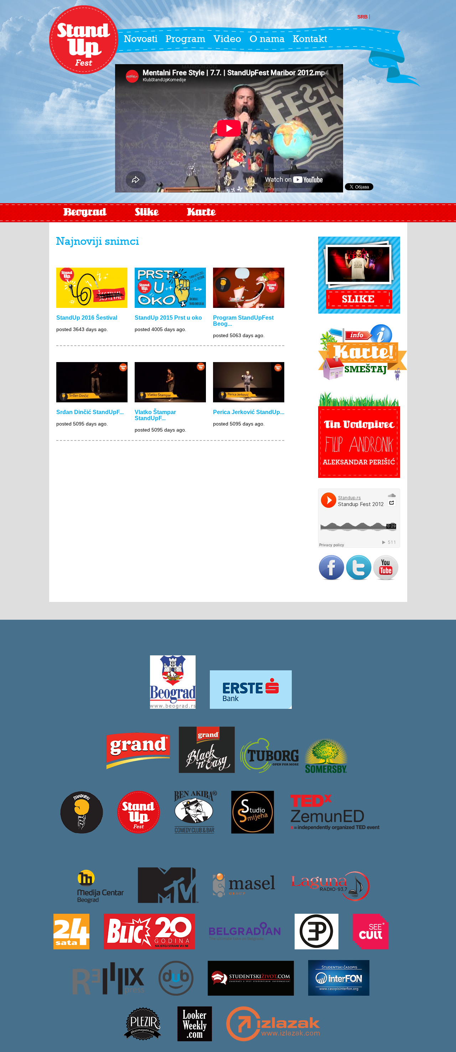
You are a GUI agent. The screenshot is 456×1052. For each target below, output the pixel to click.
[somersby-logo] (326, 770)
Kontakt (310, 39)
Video (227, 39)
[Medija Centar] (97, 900)
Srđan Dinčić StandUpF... (90, 412)
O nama (267, 39)
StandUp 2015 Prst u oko (168, 318)
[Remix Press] (108, 993)
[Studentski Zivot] (251, 993)
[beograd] (173, 706)
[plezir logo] (142, 1039)
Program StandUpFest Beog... (243, 321)
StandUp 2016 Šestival (86, 318)
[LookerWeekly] (194, 1039)
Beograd (85, 212)
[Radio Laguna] (330, 900)
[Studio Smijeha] (252, 831)
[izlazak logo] (273, 1039)
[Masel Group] (244, 900)
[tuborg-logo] (269, 770)
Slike (147, 212)
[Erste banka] (251, 706)
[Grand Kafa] (138, 770)
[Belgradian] (244, 947)
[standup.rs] (81, 831)
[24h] (71, 947)
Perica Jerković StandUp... (248, 412)
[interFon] (338, 993)
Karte (201, 212)
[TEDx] (335, 831)
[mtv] (168, 900)
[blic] (149, 947)
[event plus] (316, 947)
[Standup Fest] (83, 39)
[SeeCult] (371, 947)
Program (185, 39)
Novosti (140, 39)
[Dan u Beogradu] (176, 993)
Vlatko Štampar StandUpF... (155, 415)
